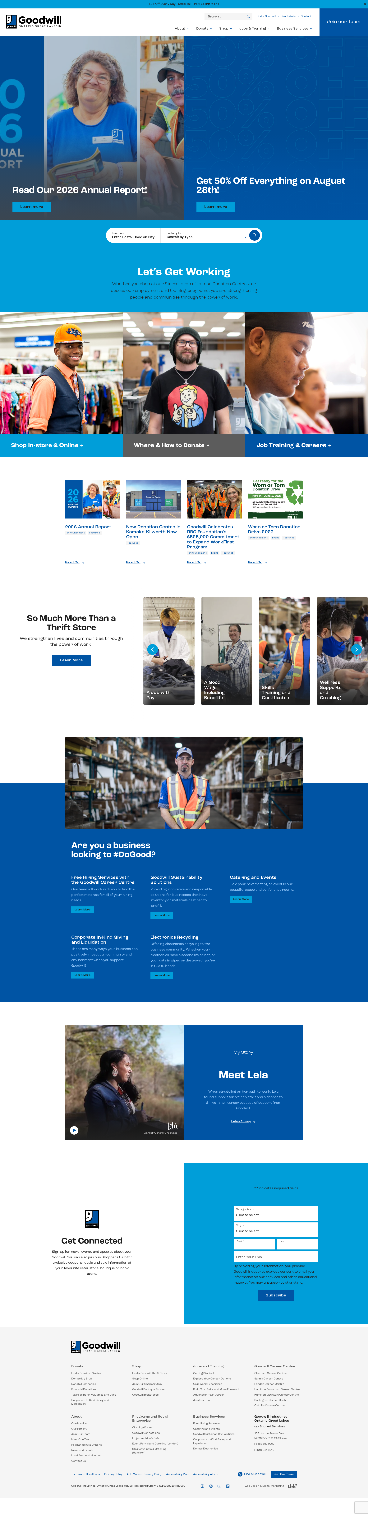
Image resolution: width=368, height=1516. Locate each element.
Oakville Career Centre (269, 1405)
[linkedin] (228, 1486)
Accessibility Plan (177, 1474)
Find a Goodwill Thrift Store (149, 1373)
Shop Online (140, 1378)
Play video (74, 1130)
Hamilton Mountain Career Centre (276, 1394)
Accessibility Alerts (205, 1474)
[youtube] (219, 1486)
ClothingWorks (142, 1427)
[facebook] (211, 1486)
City (240, 1225)
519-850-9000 (265, 1444)
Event (214, 553)
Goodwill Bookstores (145, 1394)
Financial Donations (83, 1389)
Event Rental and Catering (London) (155, 1443)
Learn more (31, 207)
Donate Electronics (83, 1384)
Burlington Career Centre (271, 1400)
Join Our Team (202, 1400)
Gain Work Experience (207, 1384)
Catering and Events (206, 1429)
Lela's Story (241, 1121)
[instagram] (202, 1486)
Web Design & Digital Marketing (264, 1487)
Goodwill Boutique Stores (148, 1389)
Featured (94, 533)
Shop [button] (223, 28)
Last (282, 1241)
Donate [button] (202, 28)
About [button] (180, 28)
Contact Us (78, 1461)
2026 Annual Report (88, 527)
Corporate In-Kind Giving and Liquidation (90, 1402)
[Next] (356, 649)
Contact (306, 16)
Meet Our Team (81, 1439)
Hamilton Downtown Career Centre (277, 1389)
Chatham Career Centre (270, 1373)
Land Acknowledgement (87, 1455)
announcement (76, 533)
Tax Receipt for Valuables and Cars (93, 1394)
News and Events (82, 1450)
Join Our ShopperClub (147, 1384)
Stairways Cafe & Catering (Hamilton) (149, 1451)
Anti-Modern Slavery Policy (144, 1474)
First (239, 1241)
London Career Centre (269, 1384)
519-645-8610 (265, 1450)
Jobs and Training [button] (208, 1366)
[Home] (95, 1349)
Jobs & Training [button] (252, 28)
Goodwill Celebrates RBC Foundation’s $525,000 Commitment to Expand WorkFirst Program (213, 537)
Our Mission (79, 1423)
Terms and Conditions (85, 1474)
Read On (72, 562)
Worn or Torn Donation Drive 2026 (274, 529)
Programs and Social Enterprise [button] (150, 1419)
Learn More (210, 4)
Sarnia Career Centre (268, 1378)
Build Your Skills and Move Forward (216, 1389)
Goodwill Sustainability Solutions (214, 1434)
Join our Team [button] (344, 22)
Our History (79, 1429)
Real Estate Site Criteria (86, 1445)
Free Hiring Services (206, 1423)
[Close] (364, 3)
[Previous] (152, 649)
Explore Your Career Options (212, 1378)
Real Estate (288, 16)
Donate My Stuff (81, 1378)
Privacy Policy (113, 1474)
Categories (245, 1209)
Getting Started (203, 1373)
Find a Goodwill (266, 16)
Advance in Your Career (208, 1394)
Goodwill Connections (146, 1433)
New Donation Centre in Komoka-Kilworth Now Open (153, 532)
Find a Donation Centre (86, 1373)
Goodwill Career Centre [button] (274, 1366)
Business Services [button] (292, 28)
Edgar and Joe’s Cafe (145, 1438)
